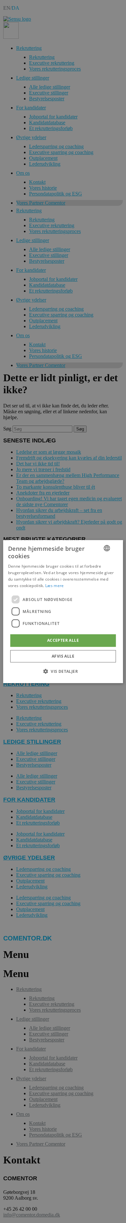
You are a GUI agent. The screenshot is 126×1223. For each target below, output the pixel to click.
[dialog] (63, 611)
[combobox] (106, 548)
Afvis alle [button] (63, 656)
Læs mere (54, 585)
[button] (63, 671)
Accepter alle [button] (63, 640)
